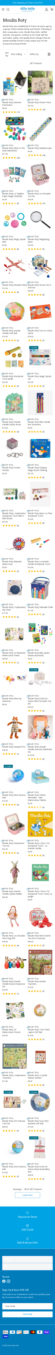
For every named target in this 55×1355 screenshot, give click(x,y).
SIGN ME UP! (40, 687)
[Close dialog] (52, 663)
